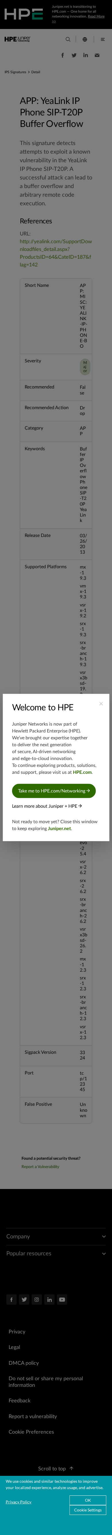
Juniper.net (59, 828)
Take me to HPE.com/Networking (52, 791)
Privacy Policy (18, 1502)
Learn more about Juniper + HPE (45, 806)
